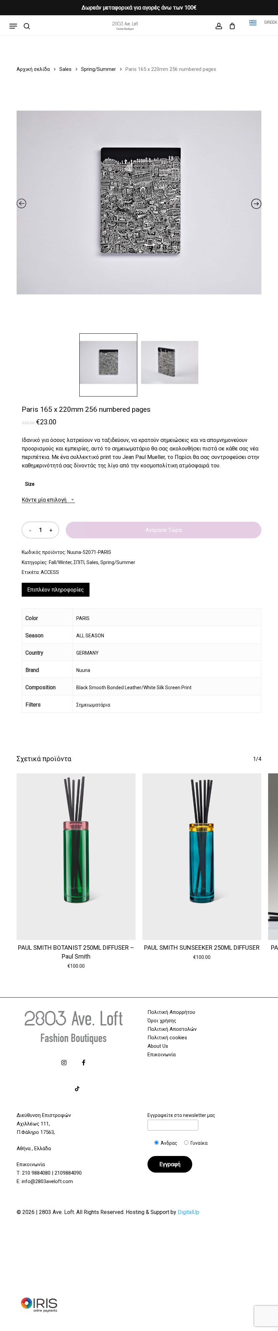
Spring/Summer (98, 69)
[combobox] (48, 499)
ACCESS (50, 572)
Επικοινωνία (161, 1055)
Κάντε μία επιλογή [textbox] (44, 500)
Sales (65, 69)
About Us (157, 1046)
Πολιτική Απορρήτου (171, 1012)
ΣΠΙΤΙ (79, 562)
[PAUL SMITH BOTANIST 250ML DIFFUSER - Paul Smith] (76, 856)
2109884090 (68, 1173)
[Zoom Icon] (139, 205)
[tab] (56, 590)
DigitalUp (188, 1212)
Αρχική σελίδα (33, 69)
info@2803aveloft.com (47, 1181)
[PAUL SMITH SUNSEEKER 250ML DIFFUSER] (201, 856)
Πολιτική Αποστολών (172, 1029)
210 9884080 (36, 1173)
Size (30, 484)
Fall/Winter (60, 562)
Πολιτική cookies (167, 1038)
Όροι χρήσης (161, 1021)
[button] (13, 26)
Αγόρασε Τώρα (163, 530)
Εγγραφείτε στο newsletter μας (181, 1115)
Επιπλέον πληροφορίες (55, 589)
